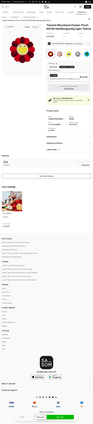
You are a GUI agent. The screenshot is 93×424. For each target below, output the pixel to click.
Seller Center (6, 2)
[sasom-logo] (46, 6)
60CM (71, 119)
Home (4, 17)
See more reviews (46, 176)
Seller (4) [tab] (35, 27)
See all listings (69, 88)
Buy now (60, 417)
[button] (3, 7)
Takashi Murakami (29, 17)
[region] (22, 50)
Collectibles (14, 17)
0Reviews (85, 165)
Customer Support (9, 390)
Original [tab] (27, 27)
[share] (89, 19)
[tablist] (31, 27)
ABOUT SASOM (8, 384)
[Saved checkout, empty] (80, 7)
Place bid (40, 417)
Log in (88, 7)
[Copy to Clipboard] (67, 124)
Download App (19, 2)
